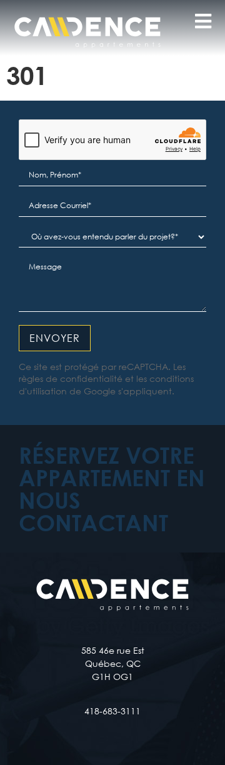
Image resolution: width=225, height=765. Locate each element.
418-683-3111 (112, 711)
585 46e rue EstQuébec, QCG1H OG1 (112, 663)
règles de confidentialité (70, 378)
